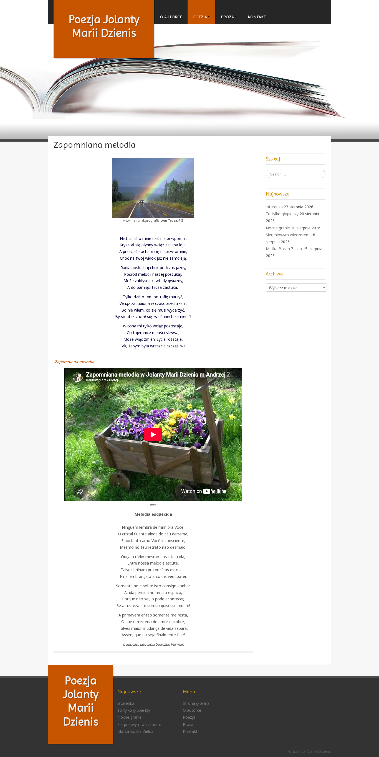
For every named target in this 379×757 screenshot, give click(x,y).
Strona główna (196, 703)
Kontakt (257, 16)
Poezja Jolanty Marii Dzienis (104, 25)
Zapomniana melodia (74, 361)
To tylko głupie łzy (282, 213)
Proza (227, 16)
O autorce (171, 16)
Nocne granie (278, 227)
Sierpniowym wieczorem (288, 234)
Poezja (200, 16)
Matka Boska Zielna (284, 248)
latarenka (274, 206)
